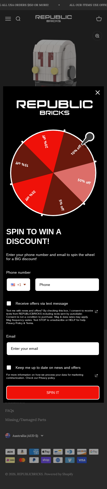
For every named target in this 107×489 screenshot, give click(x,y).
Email (10, 336)
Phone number (18, 272)
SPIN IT (52, 392)
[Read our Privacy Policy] (96, 311)
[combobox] (18, 285)
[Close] (97, 92)
